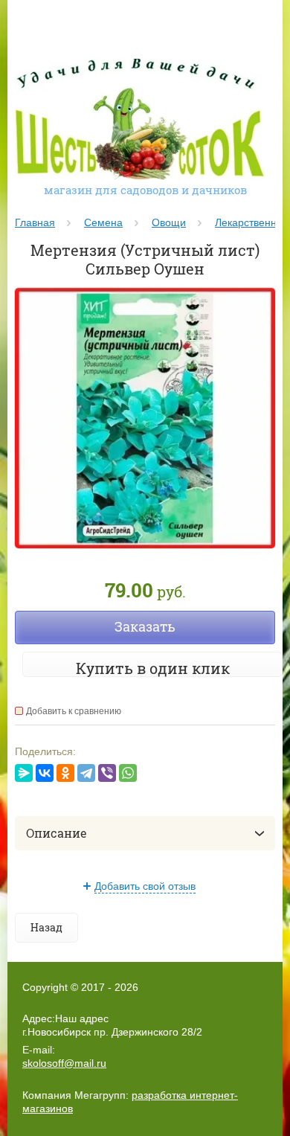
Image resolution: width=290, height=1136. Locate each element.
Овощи (169, 222)
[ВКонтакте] (45, 773)
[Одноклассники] (65, 773)
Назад (46, 927)
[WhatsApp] (128, 773)
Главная (35, 222)
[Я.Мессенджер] (24, 773)
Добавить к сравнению (73, 711)
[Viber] (107, 773)
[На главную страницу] (139, 121)
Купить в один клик (153, 668)
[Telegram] (86, 773)
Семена (103, 222)
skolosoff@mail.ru (64, 1063)
